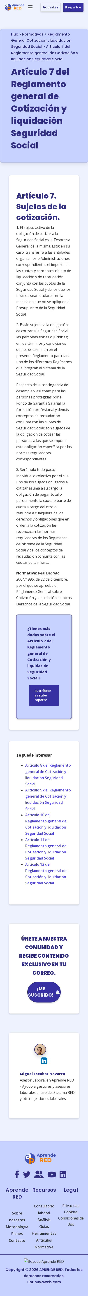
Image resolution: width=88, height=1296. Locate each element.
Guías (44, 1226)
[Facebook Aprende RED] (17, 1175)
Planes (17, 1233)
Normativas (33, 34)
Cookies (71, 1211)
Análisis (44, 1219)
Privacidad (70, 1205)
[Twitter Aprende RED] (26, 1175)
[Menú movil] (30, 7)
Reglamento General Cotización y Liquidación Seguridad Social (41, 40)
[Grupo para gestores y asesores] (39, 1175)
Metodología (17, 1226)
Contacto (17, 1240)
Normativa (44, 1247)
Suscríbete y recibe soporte (43, 695)
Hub (14, 34)
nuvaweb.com (48, 1282)
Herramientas (44, 1233)
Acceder (51, 7)
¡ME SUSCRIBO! (41, 992)
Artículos (44, 1240)
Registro (73, 7)
